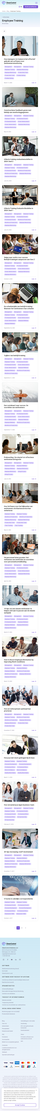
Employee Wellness (23, 320)
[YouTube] (11, 959)
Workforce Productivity (24, 170)
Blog (8, 11)
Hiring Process (22, 471)
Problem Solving (21, 75)
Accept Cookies (20, 1105)
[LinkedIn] (15, 959)
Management (8, 66)
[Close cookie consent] (36, 1090)
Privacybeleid (5, 1028)
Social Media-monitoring (11, 1008)
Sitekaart (4, 1052)
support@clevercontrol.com (9, 954)
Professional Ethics (10, 767)
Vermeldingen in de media (28, 1021)
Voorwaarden (5, 1039)
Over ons (4, 1023)
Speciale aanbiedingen (8, 1054)
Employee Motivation (23, 271)
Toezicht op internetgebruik (13, 997)
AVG (22, 1041)
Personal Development (11, 764)
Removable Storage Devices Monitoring (12, 991)
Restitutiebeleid (25, 1030)
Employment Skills (9, 913)
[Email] (19, 959)
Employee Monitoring (22, 69)
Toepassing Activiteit (7, 1002)
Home (3, 11)
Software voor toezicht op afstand (15, 977)
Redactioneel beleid (7, 1031)
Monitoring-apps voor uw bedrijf (10, 1011)
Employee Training (28, 66)
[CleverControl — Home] (18, 3)
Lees (33, 82)
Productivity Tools (23, 72)
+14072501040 (6, 955)
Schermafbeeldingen (7, 989)
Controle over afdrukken (8, 993)
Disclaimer (5, 1037)
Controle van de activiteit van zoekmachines (13, 1005)
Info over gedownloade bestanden (27, 1027)
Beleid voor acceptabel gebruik (10, 1042)
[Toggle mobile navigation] (36, 3)
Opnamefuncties (8, 985)
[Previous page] (14, 928)
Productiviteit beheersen (8, 1014)
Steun (22, 1034)
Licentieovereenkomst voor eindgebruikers (9, 1048)
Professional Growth (22, 118)
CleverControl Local (7, 973)
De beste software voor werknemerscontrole (27, 1037)
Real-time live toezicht (8, 982)
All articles (6, 17)
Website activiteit (6, 1000)
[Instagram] (3, 959)
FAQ (3, 1034)
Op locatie (5, 971)
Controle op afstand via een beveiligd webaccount (15, 980)
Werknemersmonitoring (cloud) (10, 968)
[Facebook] (7, 959)
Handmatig (24, 1023)
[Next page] (25, 928)
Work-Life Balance (10, 770)
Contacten (5, 1045)
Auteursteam (5, 1026)
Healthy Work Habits (10, 772)
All (4, 31)
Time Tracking (8, 525)
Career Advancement (23, 121)
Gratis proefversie (30, 6)
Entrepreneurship (22, 817)
